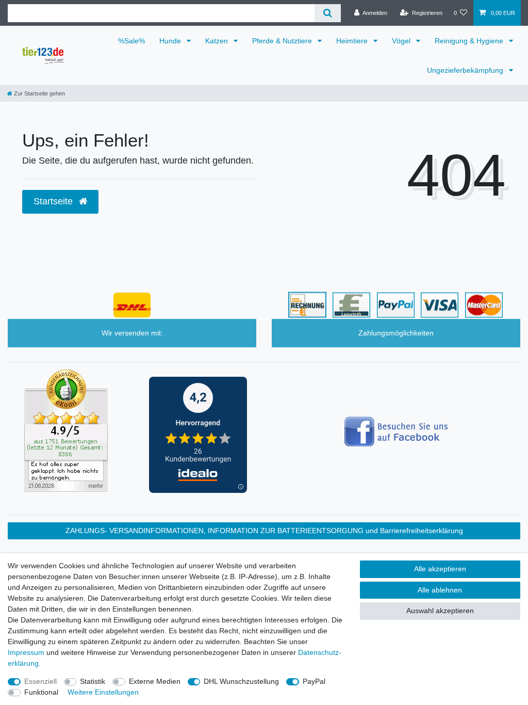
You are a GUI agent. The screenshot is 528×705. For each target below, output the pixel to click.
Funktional (41, 692)
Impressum (26, 652)
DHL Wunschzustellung (241, 681)
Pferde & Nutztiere (283, 41)
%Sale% (131, 41)
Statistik (92, 681)
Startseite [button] (54, 201)
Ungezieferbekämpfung (466, 70)
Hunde (171, 41)
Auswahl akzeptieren (440, 610)
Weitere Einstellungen (103, 692)
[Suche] (328, 13)
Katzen (217, 41)
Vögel (402, 41)
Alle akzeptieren (440, 569)
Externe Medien (154, 681)
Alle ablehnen (440, 590)
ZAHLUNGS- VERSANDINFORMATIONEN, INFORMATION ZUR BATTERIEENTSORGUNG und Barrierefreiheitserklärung (264, 530)
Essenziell (40, 681)
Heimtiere (353, 41)
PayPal (314, 681)
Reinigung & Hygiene (470, 41)
